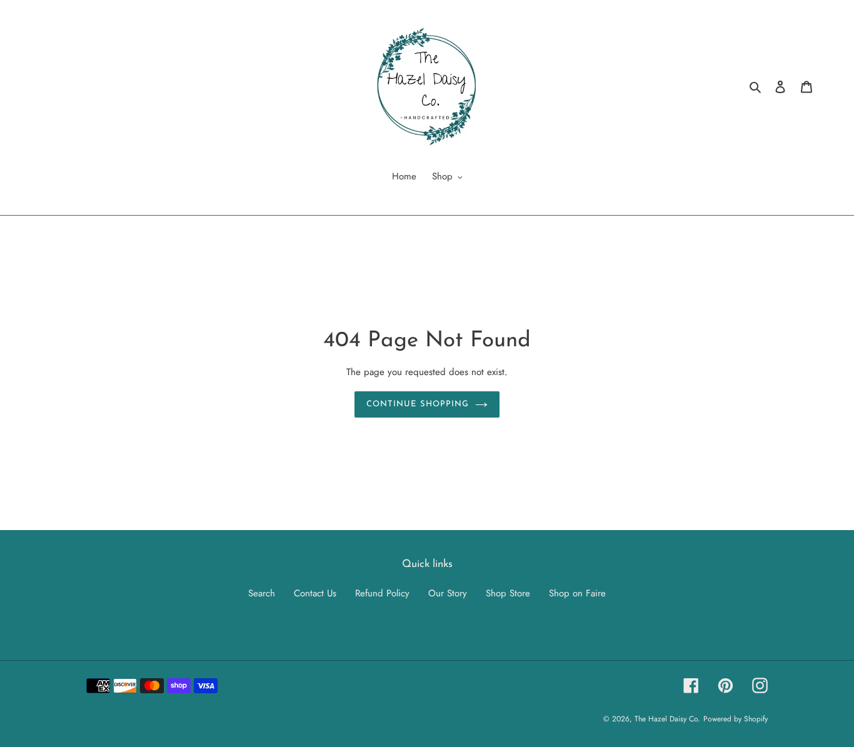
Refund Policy (382, 593)
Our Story (447, 593)
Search (261, 593)
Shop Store (508, 593)
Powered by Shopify (735, 718)
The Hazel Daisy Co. (667, 718)
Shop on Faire (577, 593)
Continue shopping (417, 404)
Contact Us (315, 593)
